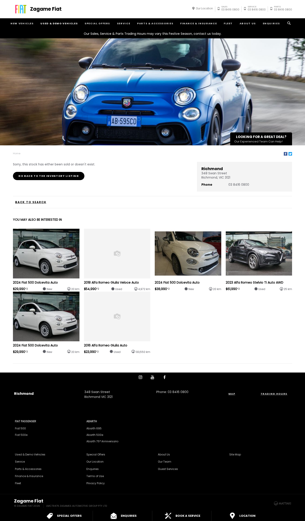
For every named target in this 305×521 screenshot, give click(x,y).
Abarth (91, 421)
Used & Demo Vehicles (59, 23)
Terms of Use (95, 476)
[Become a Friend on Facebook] (164, 377)
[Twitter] (290, 154)
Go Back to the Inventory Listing (48, 176)
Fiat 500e (21, 435)
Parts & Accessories (155, 23)
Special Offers (97, 23)
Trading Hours (274, 393)
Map (231, 393)
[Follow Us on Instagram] (140, 377)
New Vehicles (22, 23)
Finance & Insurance (198, 23)
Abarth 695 (94, 428)
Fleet (228, 23)
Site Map (235, 454)
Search (289, 23)
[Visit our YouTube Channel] (152, 377)
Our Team (164, 461)
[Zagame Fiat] (21, 9)
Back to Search (30, 202)
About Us (248, 23)
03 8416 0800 (230, 8)
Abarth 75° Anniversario (102, 441)
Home (16, 153)
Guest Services (168, 469)
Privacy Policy (95, 483)
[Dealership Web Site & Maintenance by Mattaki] (282, 503)
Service (123, 23)
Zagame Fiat (46, 9)
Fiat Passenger (25, 421)
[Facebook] (285, 154)
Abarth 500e (94, 435)
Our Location (204, 8)
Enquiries (271, 23)
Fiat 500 (20, 428)
